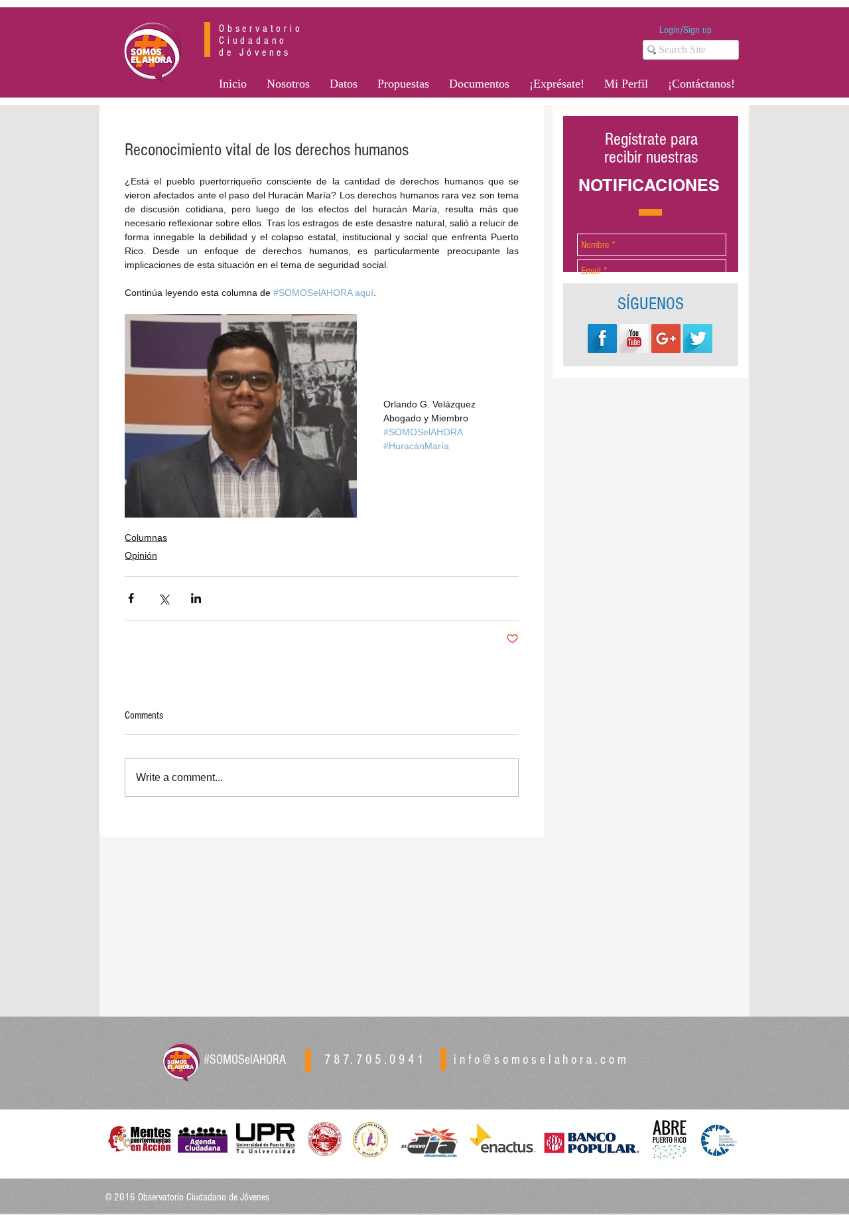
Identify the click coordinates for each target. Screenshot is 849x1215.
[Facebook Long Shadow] (602, 338)
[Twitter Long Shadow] (697, 338)
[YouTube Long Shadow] (634, 338)
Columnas (146, 537)
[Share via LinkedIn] (196, 598)
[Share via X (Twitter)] (163, 598)
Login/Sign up (685, 30)
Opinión (141, 555)
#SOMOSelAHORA (245, 1059)
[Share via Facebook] (131, 598)
